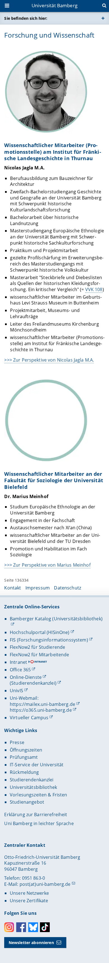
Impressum (37, 588)
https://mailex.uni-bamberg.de (42, 704)
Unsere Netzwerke (29, 893)
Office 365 (20, 670)
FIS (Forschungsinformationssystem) (49, 640)
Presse (17, 742)
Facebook (21, 927)
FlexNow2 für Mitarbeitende (39, 655)
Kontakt (12, 588)
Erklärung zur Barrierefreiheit (35, 814)
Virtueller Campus (29, 718)
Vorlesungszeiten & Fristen (38, 795)
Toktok (45, 927)
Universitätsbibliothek (33, 787)
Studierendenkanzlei (32, 780)
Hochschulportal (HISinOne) (40, 632)
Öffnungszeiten (26, 750)
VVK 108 (94, 289)
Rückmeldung (24, 772)
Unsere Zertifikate (29, 901)
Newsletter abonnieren (31, 942)
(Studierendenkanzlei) (33, 683)
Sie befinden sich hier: (25, 18)
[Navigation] (7, 6)
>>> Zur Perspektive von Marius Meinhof (47, 565)
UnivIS (16, 690)
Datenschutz (67, 588)
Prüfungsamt (24, 757)
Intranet (18, 662)
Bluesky (33, 927)
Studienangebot (27, 802)
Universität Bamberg (54, 5)
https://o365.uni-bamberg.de (41, 710)
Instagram (9, 927)
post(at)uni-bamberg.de (45, 884)
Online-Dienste (26, 677)
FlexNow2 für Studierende (37, 647)
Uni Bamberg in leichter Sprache (39, 823)
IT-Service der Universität (37, 765)
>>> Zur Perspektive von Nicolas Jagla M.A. (49, 360)
